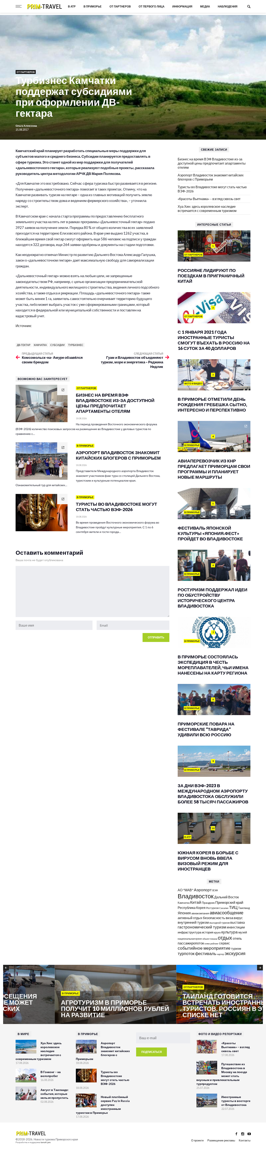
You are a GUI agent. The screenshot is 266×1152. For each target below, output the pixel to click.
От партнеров (120, 6)
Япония (184, 913)
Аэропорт (203, 889)
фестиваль (205, 953)
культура (229, 931)
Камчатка (40, 345)
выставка (237, 922)
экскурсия (235, 953)
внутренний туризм (193, 922)
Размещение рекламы (221, 1140)
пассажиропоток (191, 943)
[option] (64, 995)
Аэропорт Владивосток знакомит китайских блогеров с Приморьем (211, 177)
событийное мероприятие (204, 947)
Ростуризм (212, 908)
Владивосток (196, 896)
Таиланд (244, 908)
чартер (220, 954)
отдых (225, 937)
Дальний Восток (226, 897)
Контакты (244, 1140)
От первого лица (151, 6)
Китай (195, 902)
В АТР (72, 6)
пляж (207, 943)
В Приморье (93, 6)
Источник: (24, 325)
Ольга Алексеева (26, 125)
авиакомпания (200, 913)
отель (237, 938)
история (207, 932)
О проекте (197, 1140)
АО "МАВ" (185, 890)
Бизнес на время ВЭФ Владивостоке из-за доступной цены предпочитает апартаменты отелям (212, 163)
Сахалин (223, 908)
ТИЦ (233, 907)
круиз (217, 932)
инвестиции (236, 927)
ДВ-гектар (23, 345)
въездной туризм (219, 922)
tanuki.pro (45, 1142)
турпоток (186, 953)
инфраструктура (189, 932)
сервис (224, 943)
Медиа (205, 6)
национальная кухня (190, 938)
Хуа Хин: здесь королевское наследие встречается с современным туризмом (207, 208)
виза (229, 918)
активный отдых (190, 918)
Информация (182, 6)
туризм (236, 948)
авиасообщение (226, 912)
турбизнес (75, 345)
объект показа (209, 938)
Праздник (208, 902)
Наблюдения (227, 6)
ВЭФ (215, 890)
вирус (238, 918)
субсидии (57, 345)
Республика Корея (192, 908)
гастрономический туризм (202, 927)
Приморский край (229, 902)
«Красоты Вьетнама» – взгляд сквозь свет (209, 199)
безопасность (214, 918)
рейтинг (214, 943)
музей (242, 932)
